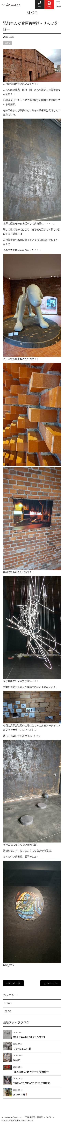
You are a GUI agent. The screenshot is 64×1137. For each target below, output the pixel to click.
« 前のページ (13, 983)
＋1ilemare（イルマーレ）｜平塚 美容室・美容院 (22, 1117)
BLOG (32, 12)
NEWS (8, 1003)
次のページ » (51, 983)
